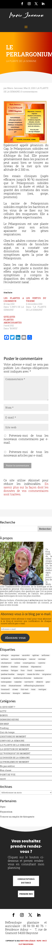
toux (33, 689)
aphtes (35, 655)
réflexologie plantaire (34, 686)
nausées (18, 682)
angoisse (15, 655)
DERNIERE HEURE (9, 719)
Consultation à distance (26, 881)
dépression (36, 667)
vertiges (42, 689)
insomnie (39, 670)
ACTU (3, 711)
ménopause (6, 682)
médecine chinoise (22, 678)
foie (22, 670)
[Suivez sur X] (36, 4)
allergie (4, 655)
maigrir (20, 674)
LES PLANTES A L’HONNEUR (14, 299)
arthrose (45, 655)
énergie (16, 693)
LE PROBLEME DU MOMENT (14, 761)
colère (17, 663)
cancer (32, 659)
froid (29, 670)
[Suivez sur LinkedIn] (43, 4)
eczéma (4, 670)
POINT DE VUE (7, 774)
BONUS (4, 715)
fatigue (14, 670)
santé (3, 778)
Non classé (5, 770)
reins (3, 686)
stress (15, 689)
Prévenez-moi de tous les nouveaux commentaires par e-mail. (26, 439)
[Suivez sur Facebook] (22, 4)
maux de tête (33, 674)
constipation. (29, 663)
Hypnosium (6, 811)
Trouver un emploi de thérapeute (17, 816)
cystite (41, 663)
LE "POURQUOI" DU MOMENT (15, 753)
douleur (14, 667)
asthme (4, 659)
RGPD (39, 941)
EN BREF (4, 723)
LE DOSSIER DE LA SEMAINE (15, 757)
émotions (5, 693)
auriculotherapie (18, 659)
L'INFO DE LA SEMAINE (12, 740)
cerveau (41, 659)
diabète (4, 667)
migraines (6, 678)
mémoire (38, 678)
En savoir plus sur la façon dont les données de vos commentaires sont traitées (26, 489)
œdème (26, 693)
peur (48, 682)
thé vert (24, 689)
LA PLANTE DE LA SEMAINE (21, 61)
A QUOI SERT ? (7, 707)
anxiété (25, 655)
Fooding (4, 728)
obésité (39, 682)
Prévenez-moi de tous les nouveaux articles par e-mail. (26, 453)
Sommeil (5, 689)
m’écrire (34, 600)
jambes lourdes (7, 674)
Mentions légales (27, 941)
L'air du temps (7, 732)
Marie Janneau (14, 88)
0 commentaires (29, 91)
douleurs (24, 667)
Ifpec (2, 806)
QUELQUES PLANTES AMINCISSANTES (13, 319)
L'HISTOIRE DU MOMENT (13, 736)
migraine (46, 674)
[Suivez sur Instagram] (29, 4)
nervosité (29, 682)
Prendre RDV (26, 894)
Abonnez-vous (15, 638)
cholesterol (6, 663)
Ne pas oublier (7, 766)
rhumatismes (15, 686)
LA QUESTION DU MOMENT (14, 749)
